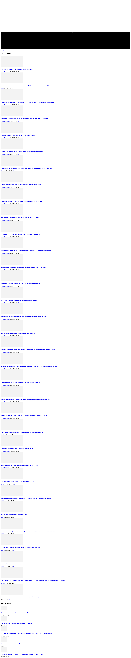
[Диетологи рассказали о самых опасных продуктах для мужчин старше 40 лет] (12, 314)
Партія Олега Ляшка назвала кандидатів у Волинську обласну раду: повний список (26, 498)
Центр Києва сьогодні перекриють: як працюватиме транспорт (19, 300)
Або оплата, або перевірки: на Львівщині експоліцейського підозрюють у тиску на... (26, 643)
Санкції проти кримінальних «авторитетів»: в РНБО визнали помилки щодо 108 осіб (26, 85)
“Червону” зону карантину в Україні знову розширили (17, 69)
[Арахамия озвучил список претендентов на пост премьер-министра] (12, 544)
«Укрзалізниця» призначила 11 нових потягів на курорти (18, 333)
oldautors (3, 500)
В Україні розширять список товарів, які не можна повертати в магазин (22, 151)
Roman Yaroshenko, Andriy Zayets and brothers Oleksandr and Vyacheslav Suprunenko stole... (27, 633)
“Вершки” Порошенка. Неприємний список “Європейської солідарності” (22, 597)
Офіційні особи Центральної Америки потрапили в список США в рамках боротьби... (26, 250)
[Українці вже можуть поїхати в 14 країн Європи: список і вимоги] (12, 215)
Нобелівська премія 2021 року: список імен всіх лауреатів (18, 135)
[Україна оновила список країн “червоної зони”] (12, 511)
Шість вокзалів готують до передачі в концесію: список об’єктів (19, 465)
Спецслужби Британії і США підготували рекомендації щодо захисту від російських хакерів (28, 349)
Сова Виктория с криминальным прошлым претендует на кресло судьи (22, 654)
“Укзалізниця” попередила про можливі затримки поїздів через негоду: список (24, 267)
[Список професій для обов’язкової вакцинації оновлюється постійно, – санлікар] (12, 116)
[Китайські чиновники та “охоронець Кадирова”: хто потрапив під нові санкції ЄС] (12, 396)
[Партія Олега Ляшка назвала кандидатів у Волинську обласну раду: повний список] (12, 495)
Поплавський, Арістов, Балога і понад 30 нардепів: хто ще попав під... (21, 201)
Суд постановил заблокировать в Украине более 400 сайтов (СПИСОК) (22, 432)
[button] (36, 39)
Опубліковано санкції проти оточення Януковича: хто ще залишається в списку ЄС (25, 415)
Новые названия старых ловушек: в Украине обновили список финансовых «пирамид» (26, 168)
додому (2, 49)
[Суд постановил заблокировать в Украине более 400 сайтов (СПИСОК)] (12, 429)
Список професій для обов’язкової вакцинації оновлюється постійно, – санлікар (24, 118)
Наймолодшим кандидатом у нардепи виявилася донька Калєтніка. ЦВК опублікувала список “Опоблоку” (33, 580)
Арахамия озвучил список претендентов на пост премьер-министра (20, 547)
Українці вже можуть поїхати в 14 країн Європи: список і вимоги (20, 217)
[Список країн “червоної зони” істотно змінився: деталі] (12, 445)
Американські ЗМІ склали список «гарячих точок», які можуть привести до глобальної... (27, 102)
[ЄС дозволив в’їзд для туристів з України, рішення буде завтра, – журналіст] (12, 231)
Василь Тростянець (5, 71)
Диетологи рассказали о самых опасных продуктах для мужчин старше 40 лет (24, 316)
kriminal (2, 88)
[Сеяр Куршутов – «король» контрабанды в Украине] (4, 620)
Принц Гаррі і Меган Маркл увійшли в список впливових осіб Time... (21, 184)
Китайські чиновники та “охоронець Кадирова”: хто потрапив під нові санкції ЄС (25, 399)
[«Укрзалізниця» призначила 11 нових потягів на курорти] (12, 330)
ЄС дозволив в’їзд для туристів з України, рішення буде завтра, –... (20, 234)
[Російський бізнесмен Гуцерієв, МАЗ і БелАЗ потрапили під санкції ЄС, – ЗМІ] (12, 281)
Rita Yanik (3, 484)
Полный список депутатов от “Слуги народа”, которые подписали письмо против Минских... (28, 531)
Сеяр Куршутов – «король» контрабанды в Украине (16, 623)
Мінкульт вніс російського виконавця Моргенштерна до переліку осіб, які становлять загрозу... (29, 366)
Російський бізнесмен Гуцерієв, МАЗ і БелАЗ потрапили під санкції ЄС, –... (23, 283)
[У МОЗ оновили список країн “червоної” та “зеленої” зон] (12, 478)
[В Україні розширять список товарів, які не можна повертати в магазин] (12, 149)
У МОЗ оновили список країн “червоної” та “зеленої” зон (18, 481)
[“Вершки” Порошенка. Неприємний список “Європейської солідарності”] (12, 594)
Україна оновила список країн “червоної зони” (15, 514)
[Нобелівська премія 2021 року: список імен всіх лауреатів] (12, 132)
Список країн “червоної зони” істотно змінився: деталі (17, 448)
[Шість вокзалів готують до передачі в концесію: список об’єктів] (12, 462)
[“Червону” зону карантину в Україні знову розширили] (12, 66)
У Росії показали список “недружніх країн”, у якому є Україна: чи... (21, 382)
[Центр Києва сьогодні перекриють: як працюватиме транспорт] (12, 297)
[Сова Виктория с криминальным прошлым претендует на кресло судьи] (4, 651)
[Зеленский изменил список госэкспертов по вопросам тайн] (12, 561)
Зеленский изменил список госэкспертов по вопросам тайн (18, 564)
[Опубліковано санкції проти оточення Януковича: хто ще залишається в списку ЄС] (12, 413)
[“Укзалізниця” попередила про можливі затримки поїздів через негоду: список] (12, 264)
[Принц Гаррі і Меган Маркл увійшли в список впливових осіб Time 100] (12, 182)
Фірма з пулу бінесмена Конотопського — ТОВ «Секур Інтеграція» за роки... (23, 612)
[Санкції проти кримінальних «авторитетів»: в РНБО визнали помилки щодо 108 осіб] (12, 83)
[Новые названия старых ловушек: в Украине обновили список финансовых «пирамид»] (12, 165)
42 (14, 533)
